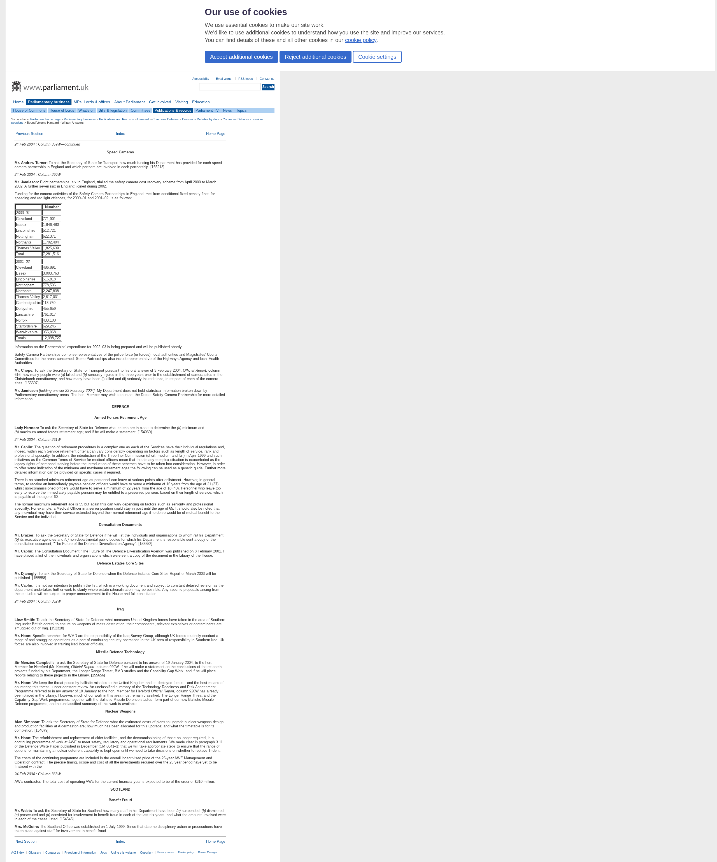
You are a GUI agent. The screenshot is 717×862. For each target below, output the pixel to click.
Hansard (143, 119)
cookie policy (360, 40)
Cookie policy (186, 852)
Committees (140, 110)
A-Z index (17, 852)
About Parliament (129, 102)
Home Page (215, 134)
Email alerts (224, 78)
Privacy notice (165, 852)
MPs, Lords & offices (92, 102)
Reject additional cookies (315, 57)
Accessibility (200, 78)
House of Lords (62, 110)
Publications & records (173, 110)
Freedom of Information (80, 852)
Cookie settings (377, 57)
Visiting (181, 102)
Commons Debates (165, 119)
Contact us (267, 78)
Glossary (35, 852)
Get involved (160, 102)
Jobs (103, 852)
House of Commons (29, 110)
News (227, 110)
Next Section (25, 841)
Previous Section (29, 134)
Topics (241, 110)
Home (18, 102)
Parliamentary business (48, 102)
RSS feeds (245, 78)
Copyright (146, 852)
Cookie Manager (207, 852)
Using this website (123, 852)
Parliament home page (45, 119)
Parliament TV (207, 110)
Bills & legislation (113, 110)
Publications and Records (116, 119)
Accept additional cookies (241, 57)
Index (120, 134)
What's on (86, 110)
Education (201, 102)
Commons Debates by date (200, 119)
